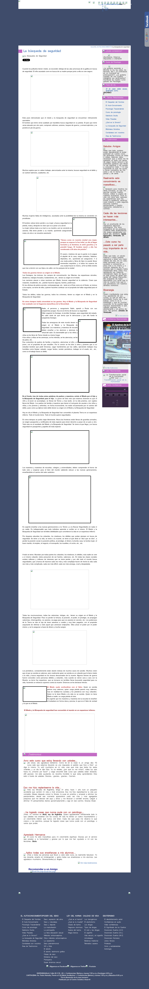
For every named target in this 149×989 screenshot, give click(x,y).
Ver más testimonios (88, 863)
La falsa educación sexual (53, 933)
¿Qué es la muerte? (75, 922)
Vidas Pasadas (111, 119)
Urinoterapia (88, 938)
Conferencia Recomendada (117, 319)
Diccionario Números (112, 938)
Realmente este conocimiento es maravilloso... (111, 181)
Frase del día (110, 85)
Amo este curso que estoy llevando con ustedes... (50, 761)
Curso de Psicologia (113, 62)
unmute (106, 389)
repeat (113, 403)
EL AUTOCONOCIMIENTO (54, 6)
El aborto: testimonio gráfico (54, 951)
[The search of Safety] (107, 4)
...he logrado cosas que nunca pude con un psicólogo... (54, 812)
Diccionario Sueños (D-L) (113, 933)
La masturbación (50, 927)
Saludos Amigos (111, 146)
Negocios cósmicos (75, 927)
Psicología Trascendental (115, 109)
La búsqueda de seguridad (121, 47)
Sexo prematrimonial (51, 943)
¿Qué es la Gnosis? (113, 122)
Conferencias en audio (112, 922)
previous (107, 395)
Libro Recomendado (113, 371)
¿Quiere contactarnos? (114, 51)
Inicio (92, 47)
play (113, 395)
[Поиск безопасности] (119, 4)
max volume (125, 389)
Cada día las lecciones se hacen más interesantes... (115, 216)
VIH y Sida (48, 946)
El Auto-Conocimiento (114, 105)
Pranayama (48, 959)
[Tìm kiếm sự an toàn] (106, 10)
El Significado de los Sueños (115, 927)
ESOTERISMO (118, 6)
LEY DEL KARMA (88, 6)
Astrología (107, 949)
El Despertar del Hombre (115, 102)
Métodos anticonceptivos (53, 935)
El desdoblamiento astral (113, 919)
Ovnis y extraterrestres (112, 946)
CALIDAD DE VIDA (103, 6)
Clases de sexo (49, 954)
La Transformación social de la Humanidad (115, 379)
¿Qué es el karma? (75, 919)
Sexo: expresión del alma (53, 919)
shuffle (117, 401)
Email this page (50, 871)
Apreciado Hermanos (34, 835)
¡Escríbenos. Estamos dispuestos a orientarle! (112, 58)
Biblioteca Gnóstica (113, 129)
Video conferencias (111, 924)
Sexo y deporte (49, 924)
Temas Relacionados (115, 98)
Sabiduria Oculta (112, 115)
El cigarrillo (88, 933)
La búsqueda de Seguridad (116, 126)
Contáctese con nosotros (115, 132)
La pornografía (49, 930)
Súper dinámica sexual (52, 962)
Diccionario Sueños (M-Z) (113, 935)
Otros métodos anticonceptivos (55, 938)
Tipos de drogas (90, 927)
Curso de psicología (113, 112)
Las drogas (88, 924)
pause (119, 395)
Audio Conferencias (114, 385)
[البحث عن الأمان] (100, 4)
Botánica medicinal (91, 941)
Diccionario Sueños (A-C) (113, 930)
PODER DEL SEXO (72, 6)
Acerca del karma (74, 930)
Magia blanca (73, 933)
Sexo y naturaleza (50, 922)
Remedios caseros (91, 943)
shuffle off (117, 403)
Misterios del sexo (50, 957)
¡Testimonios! (34, 755)
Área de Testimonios (113, 136)
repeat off (117, 405)
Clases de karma (74, 924)
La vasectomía (49, 941)
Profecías (107, 943)
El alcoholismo (89, 922)
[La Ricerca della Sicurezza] (113, 4)
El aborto (47, 949)
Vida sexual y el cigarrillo (93, 935)
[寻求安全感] (102, 10)
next (125, 395)
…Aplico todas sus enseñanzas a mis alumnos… (50, 853)
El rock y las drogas (92, 930)
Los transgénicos (90, 919)
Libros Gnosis (109, 941)
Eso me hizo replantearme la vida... (42, 788)
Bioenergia (108, 290)
